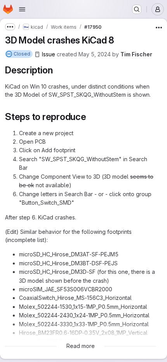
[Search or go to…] (136, 9)
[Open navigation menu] (22, 9)
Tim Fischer (136, 54)
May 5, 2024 (94, 54)
